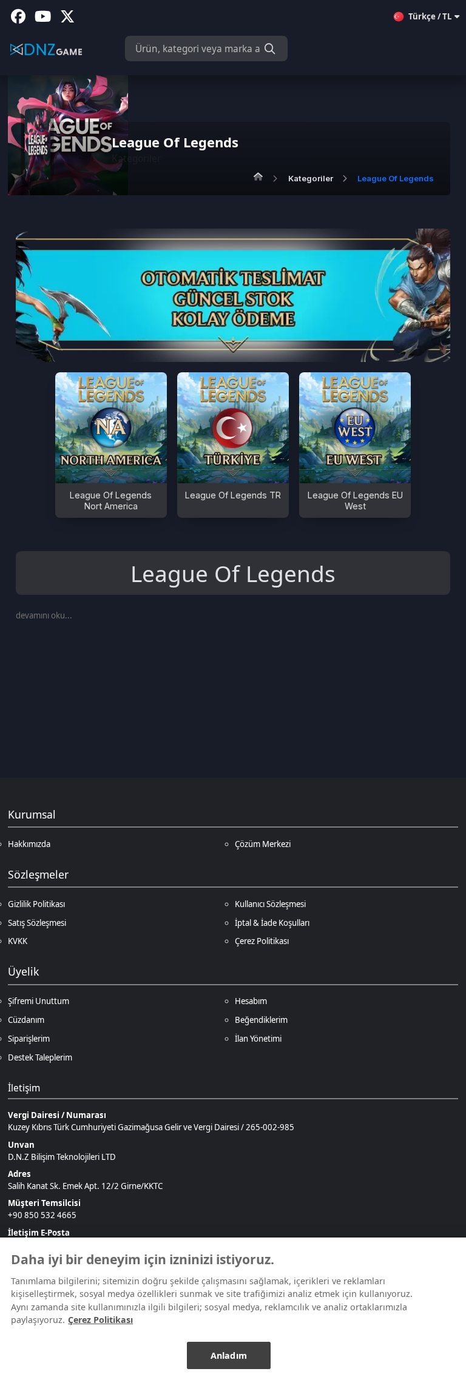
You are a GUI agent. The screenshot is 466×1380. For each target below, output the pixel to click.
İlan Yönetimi (258, 1038)
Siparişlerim (29, 1038)
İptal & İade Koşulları (272, 922)
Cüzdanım (26, 1019)
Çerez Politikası (262, 941)
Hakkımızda (29, 844)
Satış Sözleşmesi (37, 922)
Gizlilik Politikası (36, 904)
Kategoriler (310, 178)
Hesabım (251, 1001)
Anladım (229, 1355)
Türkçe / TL (429, 16)
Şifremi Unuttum (38, 1001)
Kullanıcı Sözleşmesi (270, 904)
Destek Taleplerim (40, 1057)
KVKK (17, 941)
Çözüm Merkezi (263, 844)
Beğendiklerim (261, 1019)
